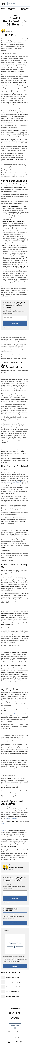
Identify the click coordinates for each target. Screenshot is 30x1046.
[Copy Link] (15, 35)
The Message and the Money (14, 986)
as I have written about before (14, 482)
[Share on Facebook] (6, 35)
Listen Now (15, 966)
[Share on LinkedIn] (12, 35)
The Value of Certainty (12, 991)
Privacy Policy (15, 1034)
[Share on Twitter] (9, 35)
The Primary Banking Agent (14, 982)
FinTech (15, 15)
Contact (17, 1037)
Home (3, 8)
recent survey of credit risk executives (13, 714)
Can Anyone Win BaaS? (12, 996)
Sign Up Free (15, 923)
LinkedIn (14, 818)
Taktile (2, 823)
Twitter (8, 818)
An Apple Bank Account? (13, 977)
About (12, 1037)
